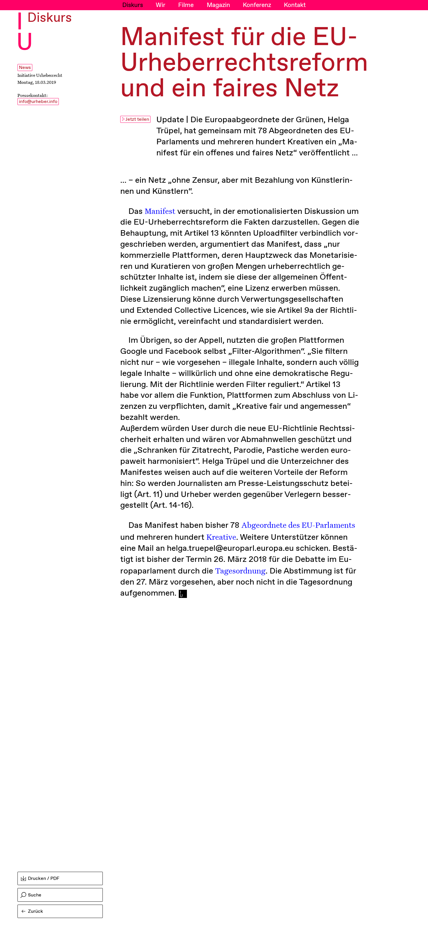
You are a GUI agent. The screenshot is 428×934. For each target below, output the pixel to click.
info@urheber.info (38, 102)
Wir (160, 5)
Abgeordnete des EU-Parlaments (298, 525)
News (25, 68)
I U (24, 33)
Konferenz (257, 5)
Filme (186, 5)
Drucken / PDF (43, 879)
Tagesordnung (240, 570)
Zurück (35, 911)
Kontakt (295, 5)
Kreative (221, 536)
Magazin (218, 5)
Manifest (160, 211)
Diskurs (132, 5)
